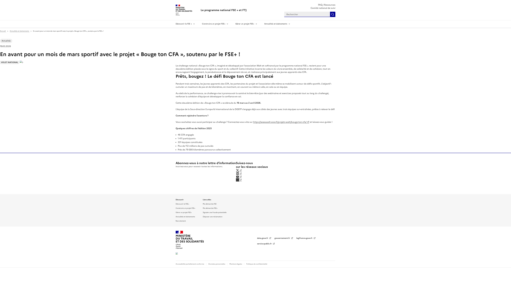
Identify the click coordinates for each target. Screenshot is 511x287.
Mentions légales (235, 264)
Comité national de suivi (323, 8)
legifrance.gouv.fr (304, 238)
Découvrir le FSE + (184, 23)
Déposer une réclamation (212, 217)
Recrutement (181, 221)
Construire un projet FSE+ (213, 23)
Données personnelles (217, 264)
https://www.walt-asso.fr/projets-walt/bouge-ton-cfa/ (280, 122)
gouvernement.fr (282, 238)
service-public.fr (264, 243)
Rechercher (332, 14)
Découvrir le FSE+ (182, 204)
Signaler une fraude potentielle (214, 212)
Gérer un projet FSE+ (244, 23)
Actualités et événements (275, 23)
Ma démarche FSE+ (210, 208)
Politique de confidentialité (256, 264)
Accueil (3, 31)
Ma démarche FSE (210, 204)
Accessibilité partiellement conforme (190, 264)
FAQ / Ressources (326, 4)
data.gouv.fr (263, 238)
